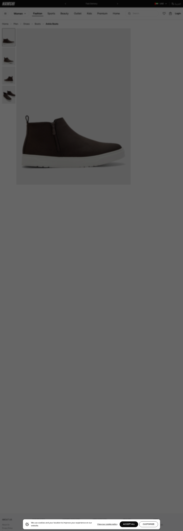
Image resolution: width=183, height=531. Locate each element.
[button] (91, 265)
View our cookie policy (107, 524)
